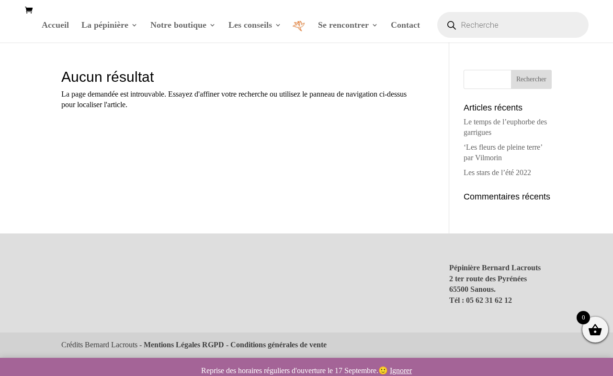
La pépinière (104, 26)
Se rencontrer (343, 26)
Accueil (55, 26)
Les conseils (250, 26)
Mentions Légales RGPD (184, 345)
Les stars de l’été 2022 (497, 172)
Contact (405, 26)
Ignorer (401, 370)
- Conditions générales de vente (275, 345)
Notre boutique (178, 26)
